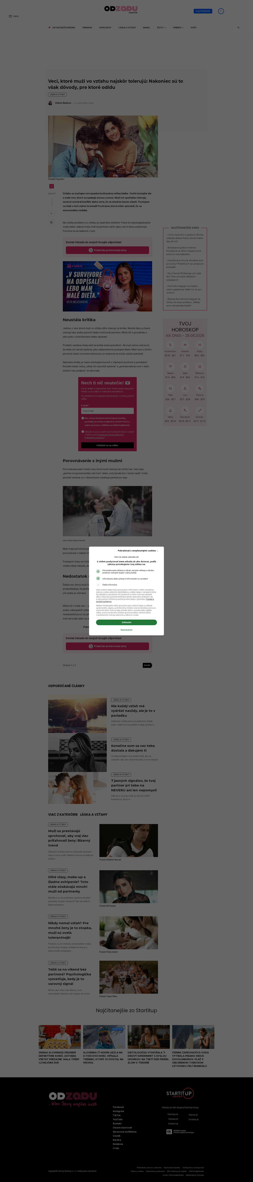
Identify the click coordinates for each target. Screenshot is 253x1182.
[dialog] (126, 591)
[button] (126, 585)
